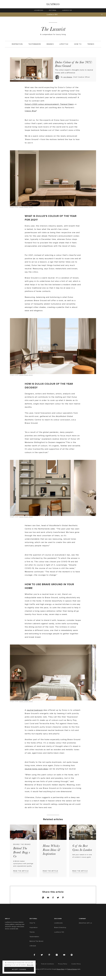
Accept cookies (19, 969)
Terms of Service (72, 969)
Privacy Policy (60, 969)
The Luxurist (53, 29)
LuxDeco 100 (52, 14)
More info (30, 965)
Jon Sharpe (67, 77)
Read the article (21, 871)
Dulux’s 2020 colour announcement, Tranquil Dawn (49, 104)
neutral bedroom (35, 710)
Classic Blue (30, 111)
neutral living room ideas (36, 769)
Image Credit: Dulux (26, 207)
